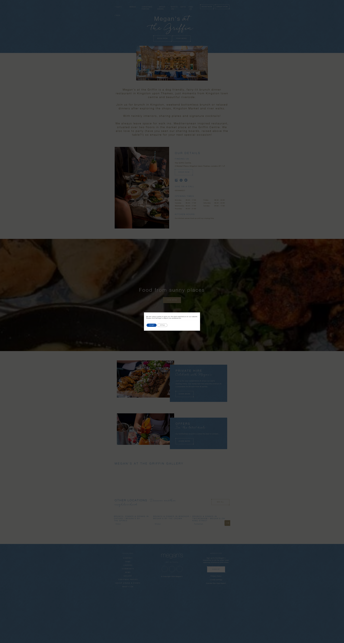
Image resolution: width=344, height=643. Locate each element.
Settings (162, 325)
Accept (151, 325)
